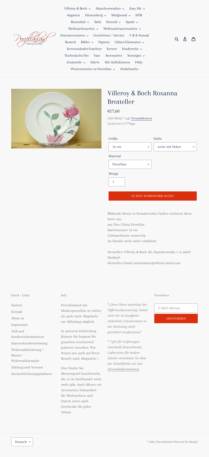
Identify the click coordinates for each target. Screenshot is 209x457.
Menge (113, 173)
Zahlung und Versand (27, 367)
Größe (113, 138)
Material (115, 156)
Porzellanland (165, 441)
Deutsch (21, 442)
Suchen (16, 305)
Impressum (19, 325)
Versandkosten (141, 118)
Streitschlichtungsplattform (31, 374)
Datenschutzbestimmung (29, 343)
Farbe (158, 138)
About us (17, 318)
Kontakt (16, 312)
